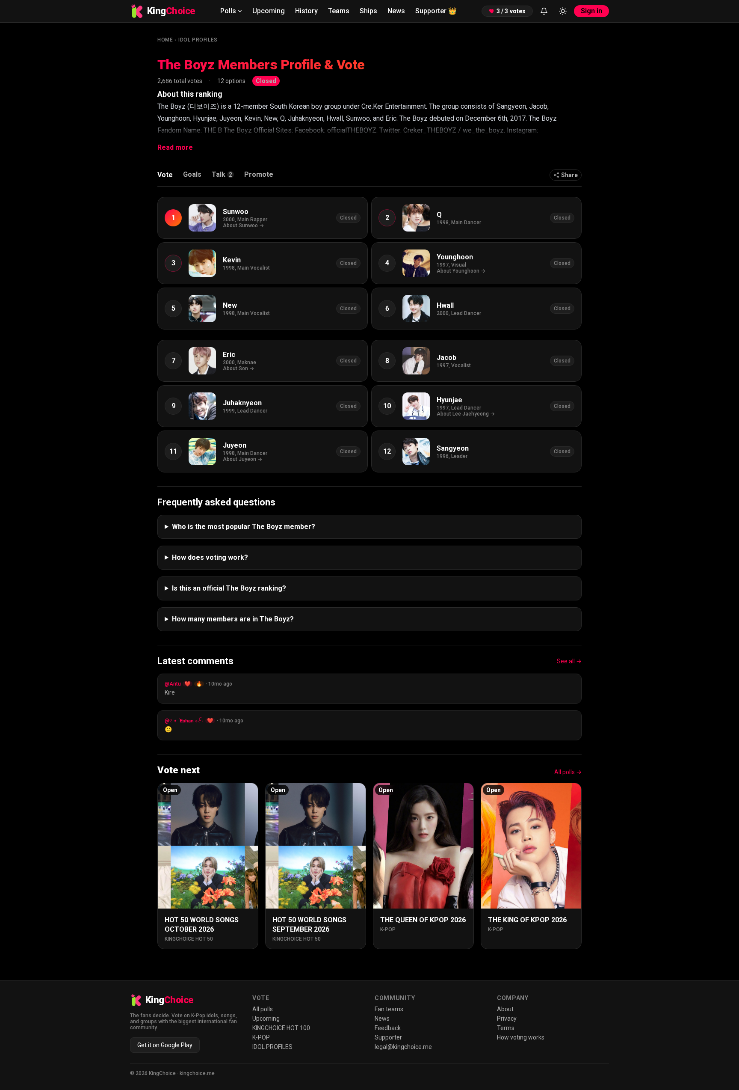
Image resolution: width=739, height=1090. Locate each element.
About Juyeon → (242, 459)
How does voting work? (210, 557)
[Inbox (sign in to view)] (544, 11)
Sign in (591, 11)
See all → (569, 661)
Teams (338, 11)
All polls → (568, 772)
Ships (368, 11)
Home (165, 40)
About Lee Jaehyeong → (466, 414)
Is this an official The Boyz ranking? (229, 588)
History (306, 11)
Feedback (388, 1028)
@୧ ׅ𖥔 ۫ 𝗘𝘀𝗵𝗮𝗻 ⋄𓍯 (184, 721)
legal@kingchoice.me (403, 1046)
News (396, 11)
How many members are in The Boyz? (233, 619)
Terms (505, 1028)
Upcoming (268, 11)
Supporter (436, 11)
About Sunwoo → (243, 226)
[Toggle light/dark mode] (563, 11)
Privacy (507, 1018)
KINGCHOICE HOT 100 (281, 1028)
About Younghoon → (461, 271)
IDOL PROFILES (198, 40)
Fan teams (389, 1009)
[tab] (223, 176)
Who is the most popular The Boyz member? (243, 527)
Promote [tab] (258, 174)
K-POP (261, 1037)
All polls (262, 1009)
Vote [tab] (165, 175)
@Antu (173, 684)
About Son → (238, 368)
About (505, 1009)
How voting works (520, 1037)
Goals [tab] (192, 174)
